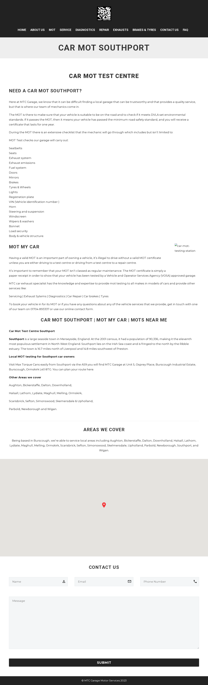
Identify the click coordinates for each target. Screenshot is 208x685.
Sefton (30, 401)
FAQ (185, 30)
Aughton (116, 440)
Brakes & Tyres (144, 30)
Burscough (42, 440)
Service (65, 30)
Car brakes (91, 296)
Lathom (25, 393)
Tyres (105, 296)
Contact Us (169, 30)
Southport (184, 445)
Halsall (13, 393)
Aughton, (15, 385)
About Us (37, 30)
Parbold (14, 409)
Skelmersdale (117, 445)
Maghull (49, 393)
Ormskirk (75, 393)
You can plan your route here (72, 369)
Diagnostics (85, 30)
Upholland (85, 401)
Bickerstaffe (31, 385)
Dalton (46, 385)
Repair (104, 30)
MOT (52, 30)
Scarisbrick (16, 401)
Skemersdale (65, 401)
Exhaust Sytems (35, 296)
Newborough (30, 409)
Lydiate (37, 393)
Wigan (52, 409)
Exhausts (120, 30)
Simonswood (45, 401)
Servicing (15, 296)
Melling (62, 393)
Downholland (61, 385)
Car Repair (74, 296)
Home (22, 30)
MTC (23, 102)
